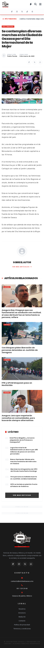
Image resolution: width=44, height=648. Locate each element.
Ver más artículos (20, 267)
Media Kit (22, 617)
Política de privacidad (22, 625)
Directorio (22, 613)
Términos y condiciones (22, 629)
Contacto (22, 621)
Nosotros (22, 609)
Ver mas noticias (22, 495)
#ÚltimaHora (11, 19)
